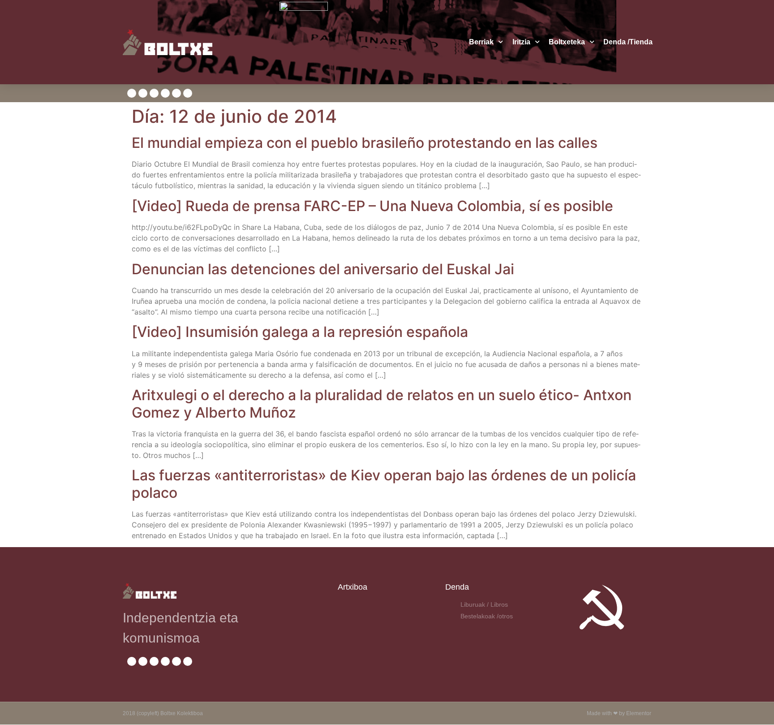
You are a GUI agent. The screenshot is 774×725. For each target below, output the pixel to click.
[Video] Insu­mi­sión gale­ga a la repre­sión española (300, 332)
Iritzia (521, 42)
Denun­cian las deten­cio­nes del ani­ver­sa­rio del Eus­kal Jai (323, 269)
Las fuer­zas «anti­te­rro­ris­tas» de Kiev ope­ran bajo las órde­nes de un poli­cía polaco (384, 483)
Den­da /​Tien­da (628, 42)
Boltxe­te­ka (567, 42)
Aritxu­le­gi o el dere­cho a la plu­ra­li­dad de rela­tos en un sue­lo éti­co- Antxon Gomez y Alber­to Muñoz (382, 403)
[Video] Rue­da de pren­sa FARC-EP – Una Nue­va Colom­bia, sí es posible (372, 206)
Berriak (481, 42)
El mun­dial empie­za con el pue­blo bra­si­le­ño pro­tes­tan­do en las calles (365, 142)
